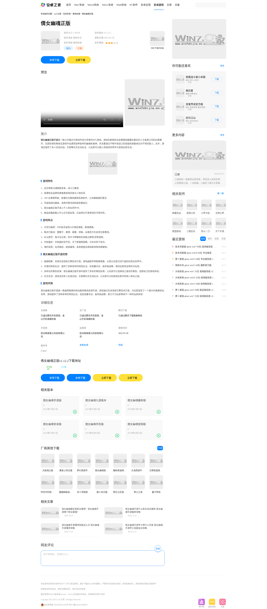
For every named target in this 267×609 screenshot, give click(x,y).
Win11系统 (107, 5)
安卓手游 (67, 14)
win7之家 (57, 14)
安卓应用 (146, 5)
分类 (222, 607)
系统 (203, 239)
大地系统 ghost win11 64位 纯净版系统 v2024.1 (195, 284)
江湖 (79, 48)
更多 (222, 66)
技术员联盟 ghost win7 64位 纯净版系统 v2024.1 (195, 247)
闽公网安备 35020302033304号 (56, 605)
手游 (160, 448)
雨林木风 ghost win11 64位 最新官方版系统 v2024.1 (195, 265)
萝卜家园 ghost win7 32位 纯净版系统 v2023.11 (195, 296)
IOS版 (63, 367)
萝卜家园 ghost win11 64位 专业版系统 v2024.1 (195, 259)
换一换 (220, 193)
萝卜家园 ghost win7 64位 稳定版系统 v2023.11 (195, 290)
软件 (210, 239)
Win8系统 (121, 5)
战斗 (68, 48)
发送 (158, 548)
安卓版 (49, 367)
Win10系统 (93, 5)
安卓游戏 (159, 5)
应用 (217, 239)
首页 (68, 5)
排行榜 (201, 607)
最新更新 (212, 607)
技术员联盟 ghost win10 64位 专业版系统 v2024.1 (195, 253)
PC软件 (134, 5)
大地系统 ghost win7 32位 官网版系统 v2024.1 (195, 271)
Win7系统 (79, 5)
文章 (169, 5)
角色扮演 (76, 14)
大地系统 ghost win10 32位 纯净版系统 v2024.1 (195, 277)
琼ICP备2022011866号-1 (78, 605)
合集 (177, 5)
